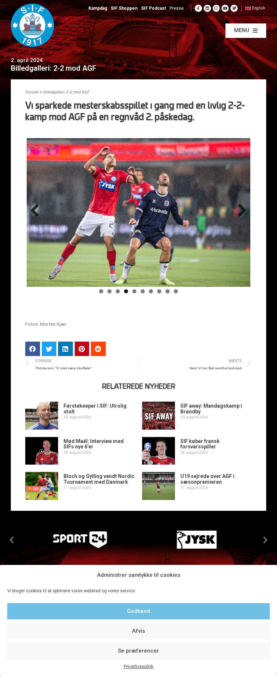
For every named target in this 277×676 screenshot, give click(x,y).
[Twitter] (234, 8)
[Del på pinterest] (82, 349)
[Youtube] (225, 8)
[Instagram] (216, 8)
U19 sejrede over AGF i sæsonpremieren (207, 478)
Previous (37, 211)
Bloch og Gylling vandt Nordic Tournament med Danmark (99, 478)
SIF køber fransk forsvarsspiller (200, 443)
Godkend (138, 611)
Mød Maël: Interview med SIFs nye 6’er (93, 443)
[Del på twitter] (49, 349)
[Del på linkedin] (65, 349)
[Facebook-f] (198, 8)
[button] (245, 30)
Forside (31, 93)
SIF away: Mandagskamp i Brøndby (211, 408)
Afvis (138, 631)
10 (176, 291)
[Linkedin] (207, 8)
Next (239, 211)
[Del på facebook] (32, 349)
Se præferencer (138, 651)
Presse (177, 8)
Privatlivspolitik (138, 666)
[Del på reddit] (98, 349)
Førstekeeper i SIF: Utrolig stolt (95, 408)
